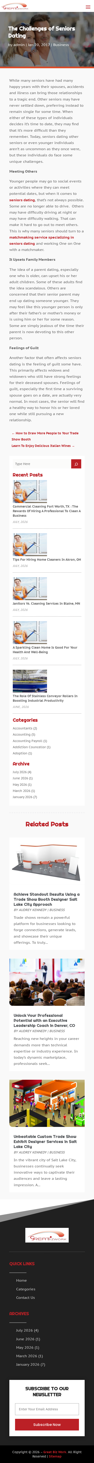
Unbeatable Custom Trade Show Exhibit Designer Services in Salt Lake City (45, 1141)
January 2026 (22, 797)
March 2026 (21, 791)
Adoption (20, 753)
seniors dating (22, 200)
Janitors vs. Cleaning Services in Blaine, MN (46, 603)
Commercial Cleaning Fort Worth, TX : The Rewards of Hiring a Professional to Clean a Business (47, 511)
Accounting (22, 734)
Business (61, 44)
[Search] (76, 463)
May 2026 (20, 785)
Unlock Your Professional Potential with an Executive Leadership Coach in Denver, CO (44, 1020)
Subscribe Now (47, 1424)
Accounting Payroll (27, 741)
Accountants (22, 728)
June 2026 (20, 778)
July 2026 (20, 772)
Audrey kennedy (33, 910)
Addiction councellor (29, 747)
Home (21, 1280)
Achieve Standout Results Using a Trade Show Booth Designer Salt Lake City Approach (47, 899)
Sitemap (55, 1456)
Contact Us (25, 1297)
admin (19, 44)
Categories (25, 1289)
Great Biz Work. (55, 1452)
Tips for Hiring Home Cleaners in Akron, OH (47, 559)
